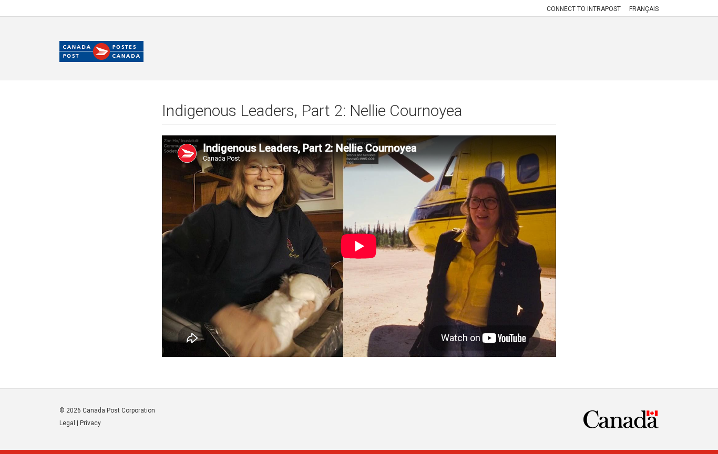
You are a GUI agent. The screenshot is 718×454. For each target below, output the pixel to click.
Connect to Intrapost (584, 9)
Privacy (90, 423)
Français (644, 9)
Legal (67, 423)
